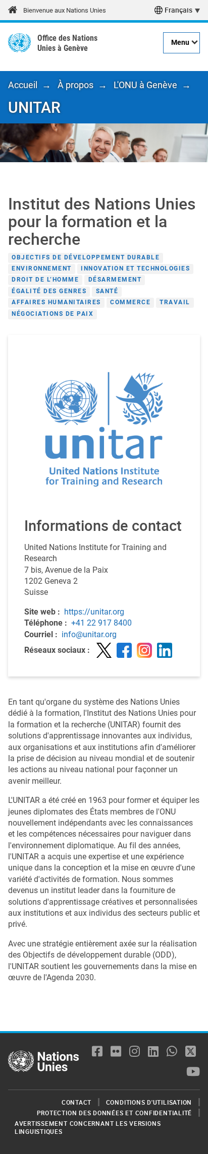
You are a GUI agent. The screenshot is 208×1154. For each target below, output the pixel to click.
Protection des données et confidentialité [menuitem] (114, 1113)
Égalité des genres (49, 291)
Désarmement (115, 280)
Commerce (130, 302)
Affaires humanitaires (56, 302)
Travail (175, 302)
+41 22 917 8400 (101, 623)
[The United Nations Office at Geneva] (19, 42)
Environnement (42, 268)
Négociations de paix (52, 313)
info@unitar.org (89, 634)
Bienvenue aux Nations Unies (64, 10)
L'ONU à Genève (145, 85)
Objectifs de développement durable (86, 257)
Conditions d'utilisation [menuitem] (149, 1102)
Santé (107, 291)
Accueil (22, 85)
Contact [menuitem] (76, 1102)
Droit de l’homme (45, 280)
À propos (75, 85)
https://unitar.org (94, 612)
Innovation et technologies (135, 268)
